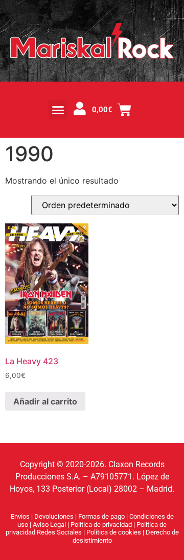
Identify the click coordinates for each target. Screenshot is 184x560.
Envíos (20, 516)
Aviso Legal (50, 524)
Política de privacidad (102, 524)
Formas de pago (101, 516)
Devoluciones (54, 516)
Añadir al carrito (45, 401)
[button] (58, 109)
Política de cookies (114, 532)
